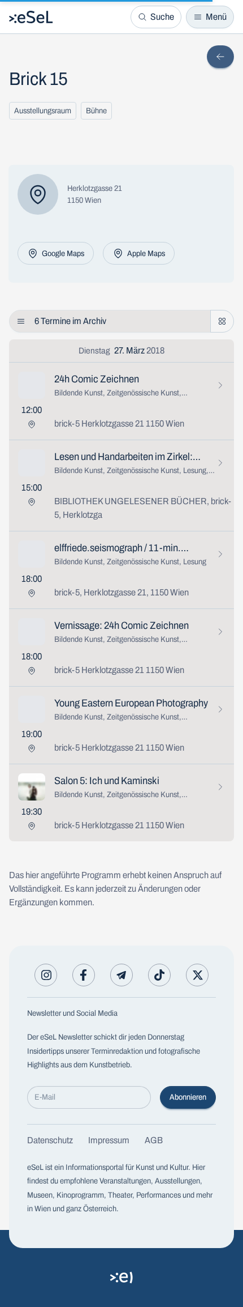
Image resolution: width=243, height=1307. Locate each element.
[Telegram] (121, 975)
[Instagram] (45, 975)
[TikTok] (159, 975)
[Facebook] (83, 975)
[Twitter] (197, 975)
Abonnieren (188, 1097)
